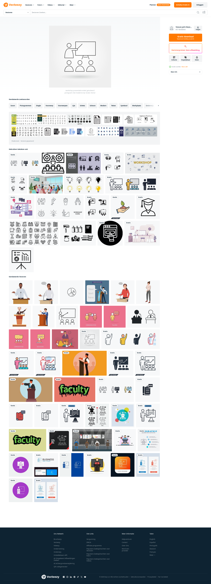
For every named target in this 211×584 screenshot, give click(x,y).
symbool (124, 106)
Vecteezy (57, 542)
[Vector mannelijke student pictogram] (148, 207)
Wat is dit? (185, 67)
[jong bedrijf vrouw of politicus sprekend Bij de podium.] (46, 292)
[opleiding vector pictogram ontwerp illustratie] (113, 163)
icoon (13, 106)
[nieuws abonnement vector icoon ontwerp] (110, 233)
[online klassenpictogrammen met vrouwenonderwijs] (21, 207)
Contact (124, 542)
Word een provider (125, 550)
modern (103, 106)
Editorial (61, 5)
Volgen (198, 29)
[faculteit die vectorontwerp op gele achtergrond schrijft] (27, 440)
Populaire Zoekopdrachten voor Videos (98, 560)
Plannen (153, 5)
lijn (73, 106)
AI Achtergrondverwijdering (64, 563)
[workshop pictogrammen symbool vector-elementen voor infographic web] (24, 163)
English (152, 539)
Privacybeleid (151, 577)
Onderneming (59, 549)
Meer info (174, 72)
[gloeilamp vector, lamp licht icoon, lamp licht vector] (84, 184)
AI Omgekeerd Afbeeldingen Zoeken (64, 559)
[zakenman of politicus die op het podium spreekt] (43, 317)
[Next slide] (156, 105)
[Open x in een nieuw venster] (81, 577)
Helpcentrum (127, 539)
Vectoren (28, 5)
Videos (50, 5)
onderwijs (150, 106)
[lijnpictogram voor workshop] (53, 163)
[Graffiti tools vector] (78, 233)
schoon (92, 106)
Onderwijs (57, 552)
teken (113, 106)
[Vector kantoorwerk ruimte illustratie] (142, 233)
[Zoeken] (198, 12)
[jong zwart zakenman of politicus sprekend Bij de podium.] (21, 292)
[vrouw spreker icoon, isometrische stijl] (148, 292)
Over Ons (125, 545)
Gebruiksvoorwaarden (138, 577)
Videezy (56, 545)
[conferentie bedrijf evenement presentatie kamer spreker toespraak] (20, 490)
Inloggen (199, 5)
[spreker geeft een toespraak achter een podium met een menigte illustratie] (84, 363)
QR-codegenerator (60, 567)
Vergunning (91, 539)
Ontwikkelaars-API (60, 555)
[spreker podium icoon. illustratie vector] (143, 317)
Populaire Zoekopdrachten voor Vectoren (98, 550)
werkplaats (136, 106)
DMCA (89, 542)
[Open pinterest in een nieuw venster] (74, 577)
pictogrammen (25, 106)
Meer (72, 5)
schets (82, 106)
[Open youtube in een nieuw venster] (85, 577)
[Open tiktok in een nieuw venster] (78, 577)
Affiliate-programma (94, 545)
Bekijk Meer (140, 132)
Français (153, 552)
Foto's (39, 5)
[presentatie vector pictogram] (21, 259)
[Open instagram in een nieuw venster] (67, 577)
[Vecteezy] (13, 5)
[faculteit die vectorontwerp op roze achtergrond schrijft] (74, 389)
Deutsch (153, 549)
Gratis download (185, 37)
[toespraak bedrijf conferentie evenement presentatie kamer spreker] (21, 465)
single (38, 106)
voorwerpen (62, 106)
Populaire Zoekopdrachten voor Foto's (98, 555)
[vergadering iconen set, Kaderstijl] (34, 233)
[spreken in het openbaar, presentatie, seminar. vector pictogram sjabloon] (72, 292)
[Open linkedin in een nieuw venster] (71, 577)
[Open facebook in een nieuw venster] (64, 577)
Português (153, 545)
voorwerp (49, 106)
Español (153, 542)
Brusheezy (57, 539)
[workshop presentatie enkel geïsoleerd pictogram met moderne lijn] (90, 339)
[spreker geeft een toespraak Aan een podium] (31, 389)
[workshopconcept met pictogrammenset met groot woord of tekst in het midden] (142, 163)
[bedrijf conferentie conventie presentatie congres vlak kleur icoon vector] (125, 440)
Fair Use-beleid (163, 577)
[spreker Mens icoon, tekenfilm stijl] (20, 317)
